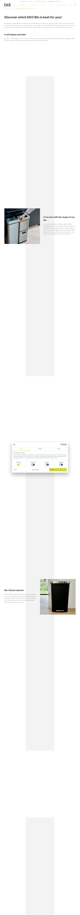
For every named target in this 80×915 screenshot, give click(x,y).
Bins (14, 4)
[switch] (33, 465)
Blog (13, 8)
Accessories (33, 4)
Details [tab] (40, 448)
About (42, 4)
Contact (50, 4)
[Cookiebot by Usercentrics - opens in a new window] (61, 445)
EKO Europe (7, 8)
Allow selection (35, 469)
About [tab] (58, 448)
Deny (15, 469)
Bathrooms (22, 4)
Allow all (52, 469)
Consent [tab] (21, 448)
